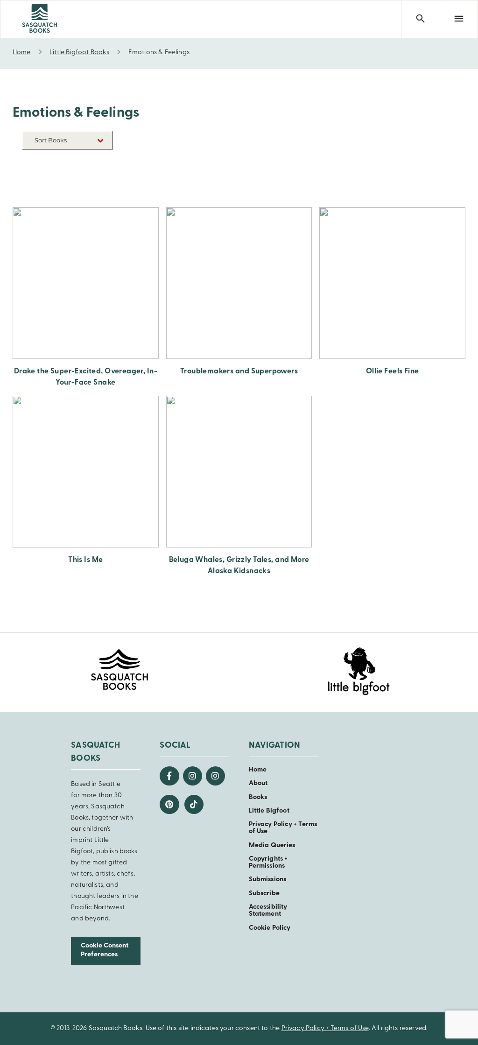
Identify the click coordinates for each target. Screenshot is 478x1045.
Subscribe (264, 893)
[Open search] (420, 19)
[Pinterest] (169, 804)
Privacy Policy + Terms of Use (325, 1028)
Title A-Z (99, 176)
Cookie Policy (270, 928)
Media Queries (272, 845)
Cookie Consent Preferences (104, 950)
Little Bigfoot (269, 810)
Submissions (268, 879)
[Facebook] (169, 776)
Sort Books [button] (51, 140)
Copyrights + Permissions (268, 863)
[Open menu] (459, 19)
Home (258, 769)
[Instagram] (192, 776)
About (258, 783)
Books (258, 797)
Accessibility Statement (268, 911)
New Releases (91, 162)
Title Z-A (99, 190)
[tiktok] (194, 804)
